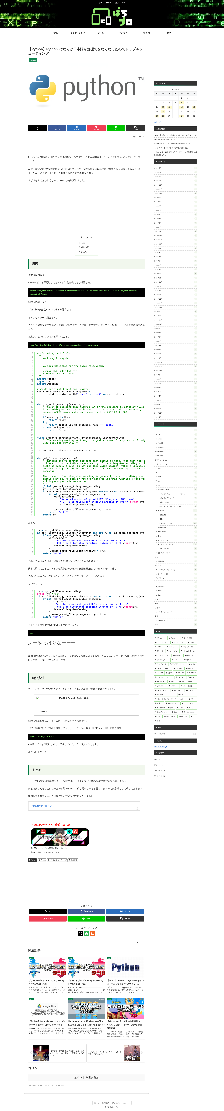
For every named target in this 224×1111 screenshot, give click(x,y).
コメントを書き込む (86, 1077)
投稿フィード (159, 765)
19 (163, 111)
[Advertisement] (86, 146)
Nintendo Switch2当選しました (165, 139)
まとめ (84, 251)
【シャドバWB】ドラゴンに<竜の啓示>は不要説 (171, 148)
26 (163, 116)
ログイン (157, 760)
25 (157, 116)
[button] (135, 128)
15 (182, 107)
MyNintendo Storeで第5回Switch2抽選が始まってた (172, 144)
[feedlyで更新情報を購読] (86, 933)
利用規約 (105, 1103)
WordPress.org (159, 776)
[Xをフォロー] (80, 933)
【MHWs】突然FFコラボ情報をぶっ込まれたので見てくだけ (175, 135)
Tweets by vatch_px (160, 747)
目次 (82, 237)
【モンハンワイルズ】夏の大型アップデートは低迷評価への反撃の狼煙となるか (175, 153)
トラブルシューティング (58, 860)
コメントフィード (160, 771)
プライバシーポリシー (121, 1103)
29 (182, 116)
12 (163, 107)
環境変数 (74, 860)
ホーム (96, 1103)
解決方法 (85, 247)
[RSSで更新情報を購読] (92, 933)
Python (33, 860)
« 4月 (156, 122)
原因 (83, 243)
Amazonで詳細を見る (43, 806)
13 (169, 107)
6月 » (160, 122)
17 (194, 107)
